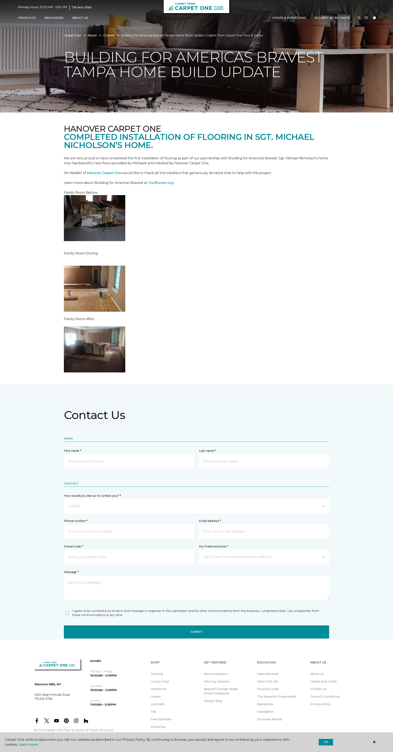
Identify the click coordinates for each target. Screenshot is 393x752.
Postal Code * (73, 546)
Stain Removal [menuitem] (267, 674)
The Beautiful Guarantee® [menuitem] (276, 696)
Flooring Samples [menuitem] (217, 681)
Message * (71, 572)
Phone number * (76, 520)
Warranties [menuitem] (265, 704)
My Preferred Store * (213, 546)
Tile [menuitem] (153, 712)
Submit (196, 632)
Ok (326, 742)
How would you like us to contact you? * (92, 495)
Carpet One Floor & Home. (64, 730)
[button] (359, 17)
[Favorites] (366, 17)
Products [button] (27, 18)
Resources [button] (53, 18)
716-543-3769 (81, 7)
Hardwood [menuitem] (158, 689)
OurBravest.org (160, 183)
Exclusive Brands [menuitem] (269, 719)
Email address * (210, 520)
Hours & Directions (289, 18)
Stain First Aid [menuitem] (267, 681)
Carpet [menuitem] (156, 696)
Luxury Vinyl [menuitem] (160, 681)
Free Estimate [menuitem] (161, 719)
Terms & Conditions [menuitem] (325, 696)
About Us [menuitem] (317, 674)
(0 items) (374, 17)
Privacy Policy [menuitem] (320, 704)
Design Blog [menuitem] (213, 701)
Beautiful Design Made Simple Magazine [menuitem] (221, 691)
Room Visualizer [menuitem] (216, 674)
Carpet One (72, 35)
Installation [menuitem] (265, 712)
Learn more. (28, 744)
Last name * (207, 450)
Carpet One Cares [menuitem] (323, 681)
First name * (72, 450)
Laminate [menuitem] (158, 704)
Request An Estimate (332, 18)
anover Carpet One (105, 173)
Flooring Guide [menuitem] (268, 689)
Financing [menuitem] (158, 727)
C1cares (108, 35)
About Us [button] (80, 18)
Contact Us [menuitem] (318, 689)
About (92, 35)
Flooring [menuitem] (157, 674)
